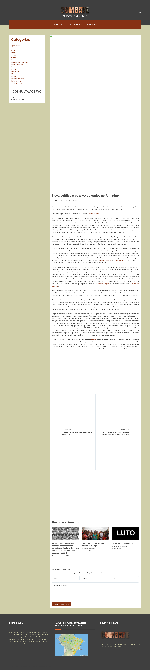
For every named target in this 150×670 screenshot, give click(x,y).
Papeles (93, 339)
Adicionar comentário (62, 585)
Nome (56, 578)
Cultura (13, 57)
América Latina (16, 48)
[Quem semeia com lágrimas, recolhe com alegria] (95, 533)
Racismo (14, 76)
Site (114, 578)
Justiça (13, 69)
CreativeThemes (45, 666)
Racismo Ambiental (17, 79)
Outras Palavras (94, 214)
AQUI (122, 647)
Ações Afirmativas (17, 46)
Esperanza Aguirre (103, 284)
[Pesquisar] (140, 12)
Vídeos (67, 24)
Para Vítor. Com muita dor (122, 543)
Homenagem (15, 67)
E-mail (86, 578)
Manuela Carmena (104, 260)
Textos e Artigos (91, 24)
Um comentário (87, 551)
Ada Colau (119, 260)
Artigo (13, 50)
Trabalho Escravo (17, 83)
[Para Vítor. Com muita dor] (125, 533)
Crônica (13, 55)
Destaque (69, 201)
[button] (62, 24)
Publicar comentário (61, 604)
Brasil (13, 53)
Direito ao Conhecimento (19, 62)
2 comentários (116, 548)
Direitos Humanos (17, 64)
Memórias (77, 24)
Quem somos (56, 24)
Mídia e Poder (16, 72)
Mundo (75, 201)
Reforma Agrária (16, 81)
